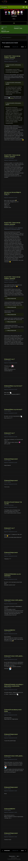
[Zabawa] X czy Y (9, 359)
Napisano (10, 61)
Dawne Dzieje (8, 687)
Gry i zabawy (8, 360)
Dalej (22, 46)
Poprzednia (7, 46)
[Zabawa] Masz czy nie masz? (13, 386)
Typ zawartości (7, 37)
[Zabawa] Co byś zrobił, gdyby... (13, 600)
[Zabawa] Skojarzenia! (11, 459)
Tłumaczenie (12, 856)
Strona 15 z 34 (15, 46)
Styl (18, 856)
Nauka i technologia (9, 59)
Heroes (6, 195)
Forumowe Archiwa (9, 505)
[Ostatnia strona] (26, 47)
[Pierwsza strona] (2, 47)
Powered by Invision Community (14, 859)
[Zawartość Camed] (14, 23)
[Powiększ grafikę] (11, 98)
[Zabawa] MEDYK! (9, 630)
